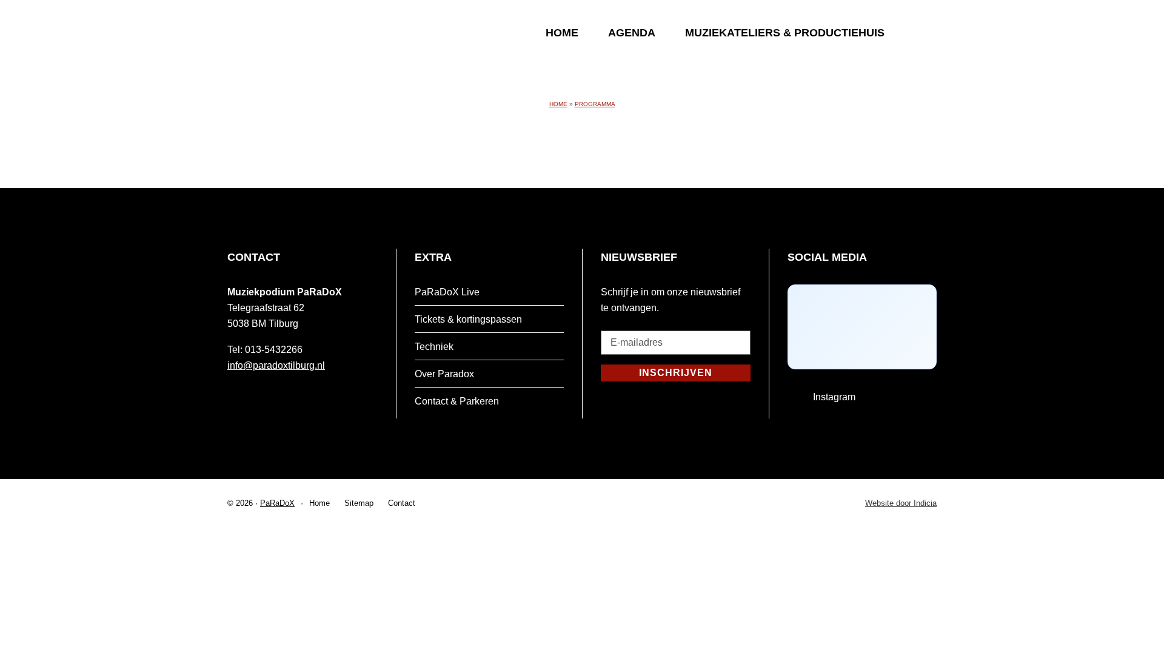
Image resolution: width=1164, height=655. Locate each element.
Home (562, 33)
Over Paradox (444, 374)
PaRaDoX (277, 503)
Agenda (631, 33)
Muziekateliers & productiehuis (785, 33)
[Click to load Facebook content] (862, 326)
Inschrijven (675, 373)
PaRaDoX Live (447, 292)
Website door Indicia (901, 503)
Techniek (434, 346)
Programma (595, 104)
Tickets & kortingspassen (468, 319)
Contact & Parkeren (457, 401)
